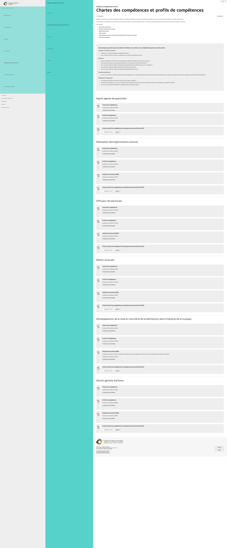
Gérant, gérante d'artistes (104, 37)
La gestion (4, 95)
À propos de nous (6, 107)
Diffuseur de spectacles (104, 31)
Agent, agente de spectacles (105, 27)
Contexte (48, 60)
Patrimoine (6, 39)
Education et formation (7, 98)
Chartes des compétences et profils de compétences (58, 25)
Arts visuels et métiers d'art (9, 74)
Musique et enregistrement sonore (11, 63)
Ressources (49, 37)
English (223, 1)
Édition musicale (102, 33)
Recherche (4, 101)
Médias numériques (7, 15)
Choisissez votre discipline (8, 8)
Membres (219, 447)
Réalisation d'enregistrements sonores (107, 29)
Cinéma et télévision (7, 27)
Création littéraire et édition (9, 86)
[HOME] (22, 4)
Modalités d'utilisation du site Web (103, 452)
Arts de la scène (7, 51)
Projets (3, 104)
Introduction (49, 13)
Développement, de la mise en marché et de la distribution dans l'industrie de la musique (118, 35)
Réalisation (49, 72)
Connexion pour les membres (108, 110)
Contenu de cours (50, 48)
